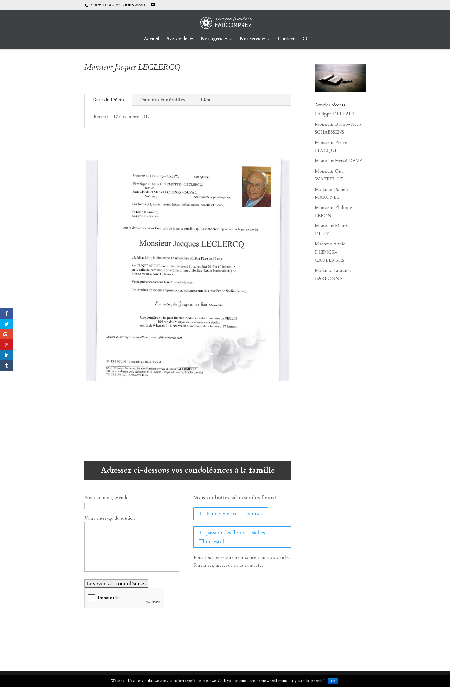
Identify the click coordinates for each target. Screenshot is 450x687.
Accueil (151, 39)
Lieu (205, 100)
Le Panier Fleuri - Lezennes (230, 513)
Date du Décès (108, 100)
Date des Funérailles (162, 100)
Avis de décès (180, 39)
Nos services (253, 39)
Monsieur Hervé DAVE (338, 160)
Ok (333, 681)
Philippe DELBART (335, 114)
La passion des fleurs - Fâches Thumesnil (232, 537)
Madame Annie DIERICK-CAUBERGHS (330, 252)
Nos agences (214, 39)
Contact (286, 39)
